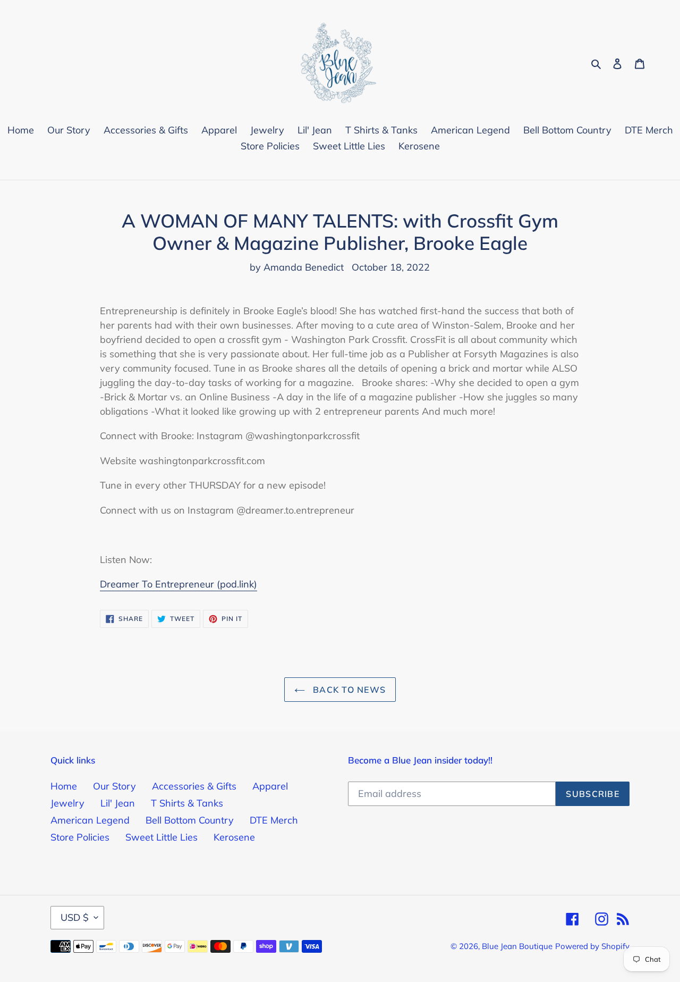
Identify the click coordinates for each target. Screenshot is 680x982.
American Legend (90, 820)
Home (63, 786)
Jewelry (67, 803)
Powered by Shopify (592, 946)
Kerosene (234, 837)
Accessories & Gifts (194, 786)
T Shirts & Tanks (187, 803)
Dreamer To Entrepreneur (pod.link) (178, 584)
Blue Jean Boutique (517, 946)
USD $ (75, 917)
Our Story (114, 786)
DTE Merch (274, 820)
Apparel (270, 786)
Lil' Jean (117, 803)
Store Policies (79, 837)
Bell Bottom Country (190, 820)
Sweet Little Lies (161, 837)
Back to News (348, 689)
